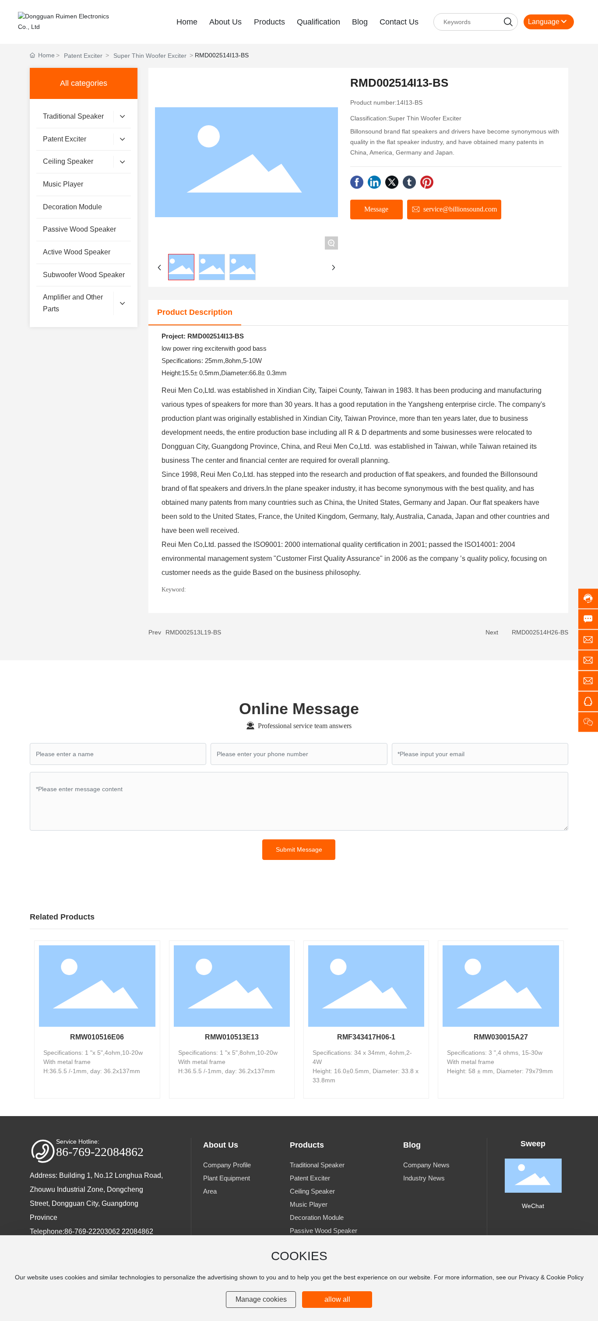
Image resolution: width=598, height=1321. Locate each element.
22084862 (137, 1231)
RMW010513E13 (232, 1037)
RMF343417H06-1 (366, 1037)
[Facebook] (356, 182)
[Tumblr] (409, 182)
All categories (83, 83)
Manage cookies (261, 1299)
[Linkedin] (374, 182)
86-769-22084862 (100, 1152)
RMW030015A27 (501, 1037)
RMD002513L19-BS (193, 632)
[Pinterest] (426, 182)
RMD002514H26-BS (540, 632)
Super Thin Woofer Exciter (149, 55)
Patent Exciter (83, 55)
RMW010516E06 (97, 1037)
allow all (337, 1299)
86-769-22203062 (92, 1231)
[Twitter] (391, 182)
